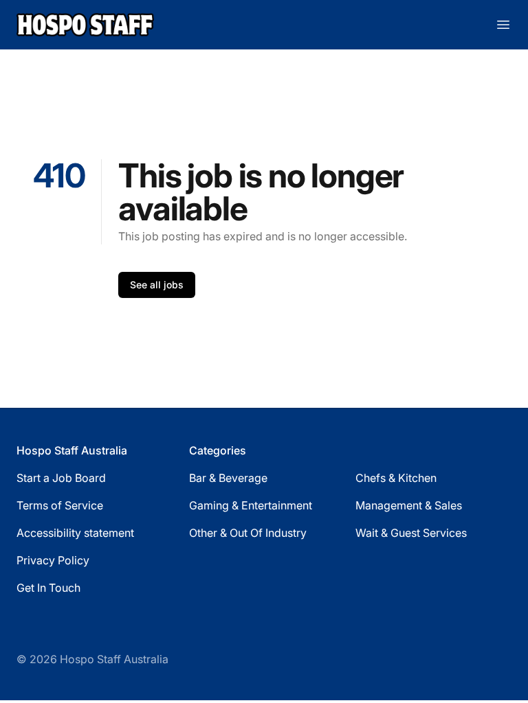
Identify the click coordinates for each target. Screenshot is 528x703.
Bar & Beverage (228, 478)
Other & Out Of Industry (248, 533)
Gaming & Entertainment (250, 505)
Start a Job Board (61, 478)
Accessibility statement (75, 533)
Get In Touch (48, 588)
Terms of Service (59, 505)
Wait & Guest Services (411, 533)
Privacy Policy (52, 560)
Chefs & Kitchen (396, 478)
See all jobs (157, 284)
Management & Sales (408, 505)
